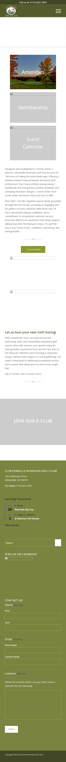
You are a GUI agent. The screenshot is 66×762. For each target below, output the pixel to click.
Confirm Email (12, 656)
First (7, 610)
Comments (15, 673)
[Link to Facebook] (54, 758)
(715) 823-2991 (38, 2)
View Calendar (12, 525)
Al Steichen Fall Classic (27, 518)
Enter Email (11, 645)
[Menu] (57, 11)
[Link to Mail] (58, 758)
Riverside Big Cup (24, 509)
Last (7, 622)
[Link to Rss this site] (49, 758)
